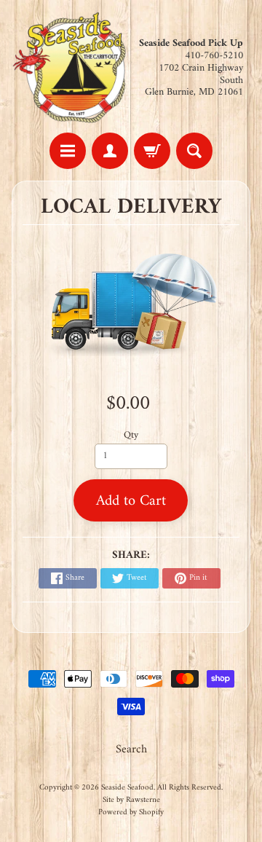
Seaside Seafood (127, 787)
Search (131, 749)
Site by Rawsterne (131, 799)
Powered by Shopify (131, 812)
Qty (131, 435)
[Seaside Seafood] (71, 68)
